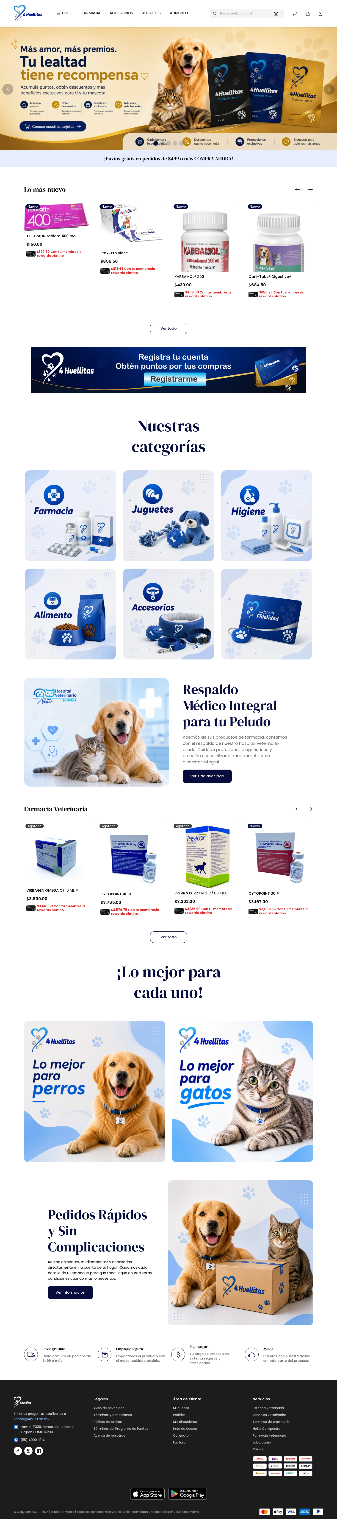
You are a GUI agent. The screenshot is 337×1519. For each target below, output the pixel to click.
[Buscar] (277, 13)
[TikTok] (18, 1451)
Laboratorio (262, 1442)
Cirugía (258, 1449)
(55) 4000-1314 (33, 1440)
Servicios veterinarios (270, 1415)
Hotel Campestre (266, 1428)
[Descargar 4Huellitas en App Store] (147, 1493)
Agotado (47, 919)
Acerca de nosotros (109, 1435)
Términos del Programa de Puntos (121, 1428)
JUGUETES (151, 13)
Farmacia (91, 13)
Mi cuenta (181, 1408)
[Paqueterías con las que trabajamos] (288, 1466)
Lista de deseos (185, 1428)
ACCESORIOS (121, 13)
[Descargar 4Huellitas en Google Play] (187, 1493)
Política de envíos (108, 1421)
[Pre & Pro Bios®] (131, 225)
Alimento (179, 13)
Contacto (181, 1435)
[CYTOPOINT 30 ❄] (279, 855)
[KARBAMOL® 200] (205, 251)
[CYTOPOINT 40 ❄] (131, 855)
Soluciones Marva (186, 1512)
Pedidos (179, 1415)
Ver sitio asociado (207, 776)
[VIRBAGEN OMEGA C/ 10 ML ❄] (57, 853)
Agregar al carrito (47, 265)
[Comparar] (295, 14)
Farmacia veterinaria (269, 1435)
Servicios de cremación (271, 1421)
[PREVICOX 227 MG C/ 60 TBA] (205, 855)
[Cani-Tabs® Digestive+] (279, 263)
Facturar (180, 1442)
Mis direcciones (185, 1421)
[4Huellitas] (28, 13)
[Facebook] (39, 1451)
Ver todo (168, 328)
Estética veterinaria (268, 1408)
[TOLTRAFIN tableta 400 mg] (57, 217)
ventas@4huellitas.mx (31, 1419)
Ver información (70, 1292)
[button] (307, 14)
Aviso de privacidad (109, 1408)
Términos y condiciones (113, 1415)
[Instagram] (28, 1451)
